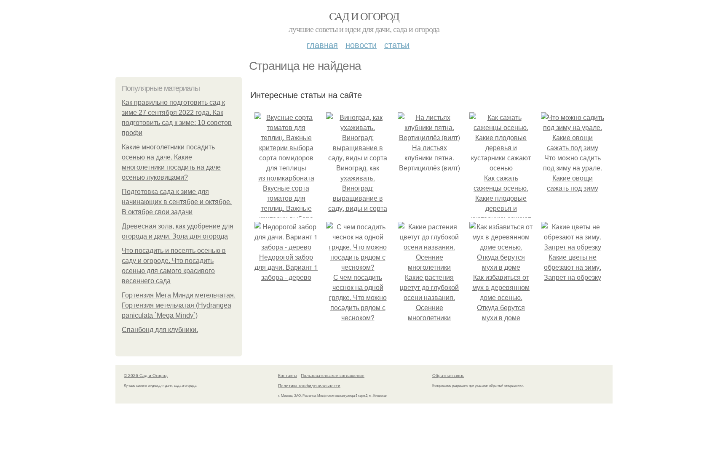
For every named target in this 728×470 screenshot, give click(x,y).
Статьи (397, 44)
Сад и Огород (364, 16)
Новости (361, 44)
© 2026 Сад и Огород (146, 375)
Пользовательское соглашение (332, 375)
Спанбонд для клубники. (160, 329)
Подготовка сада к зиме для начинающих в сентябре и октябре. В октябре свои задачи (177, 201)
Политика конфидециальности (309, 385)
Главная (322, 44)
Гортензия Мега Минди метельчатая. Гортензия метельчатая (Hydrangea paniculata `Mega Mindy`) (179, 305)
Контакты (287, 375)
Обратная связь (448, 375)
